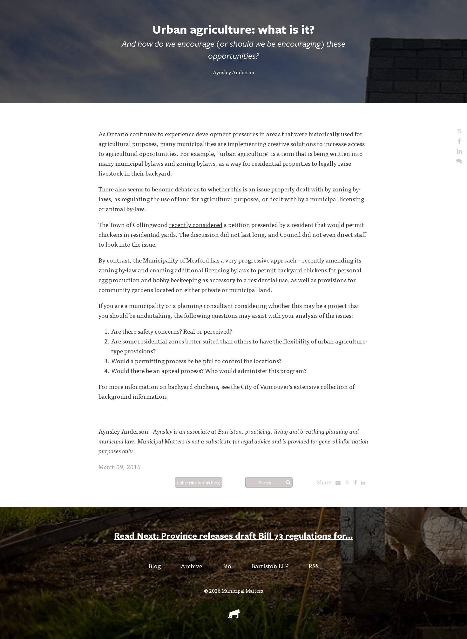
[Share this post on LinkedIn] (365, 482)
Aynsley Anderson (233, 72)
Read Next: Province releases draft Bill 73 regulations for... (233, 535)
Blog (154, 565)
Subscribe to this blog (198, 482)
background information (132, 396)
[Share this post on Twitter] (349, 482)
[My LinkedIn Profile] (459, 151)
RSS (313, 565)
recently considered (195, 224)
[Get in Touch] (459, 160)
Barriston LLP (269, 565)
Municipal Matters (242, 590)
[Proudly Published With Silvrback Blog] (233, 616)
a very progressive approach (258, 260)
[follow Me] (459, 131)
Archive (191, 565)
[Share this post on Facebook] (357, 482)
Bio (226, 565)
